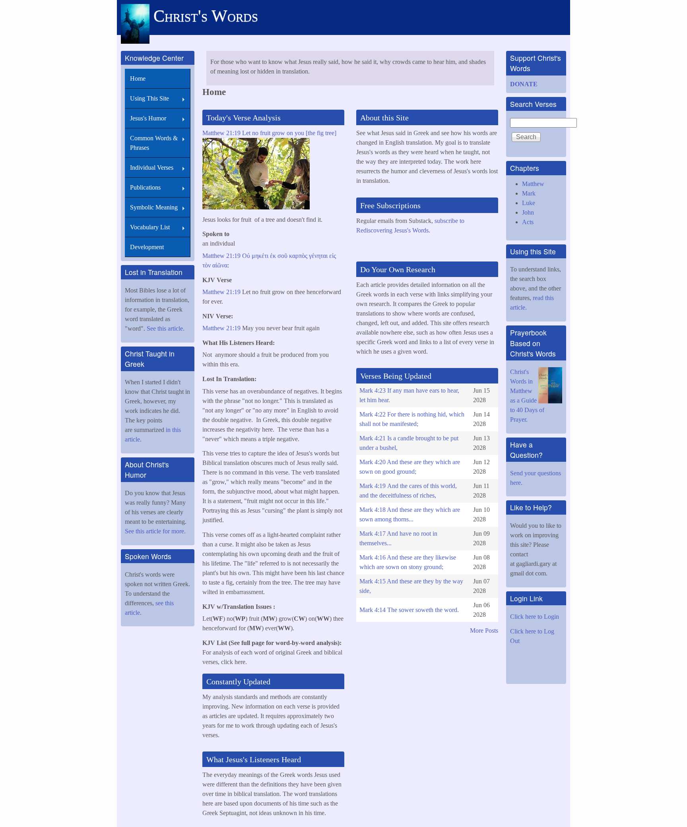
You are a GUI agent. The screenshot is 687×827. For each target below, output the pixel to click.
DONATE (524, 84)
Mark (529, 193)
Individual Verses (151, 167)
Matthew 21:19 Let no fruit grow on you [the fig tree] (269, 133)
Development (147, 247)
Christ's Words (205, 16)
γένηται (318, 255)
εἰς (332, 255)
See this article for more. (156, 531)
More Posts (484, 630)
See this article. (165, 328)
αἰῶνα (219, 265)
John (528, 212)
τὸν (206, 265)
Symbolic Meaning (154, 207)
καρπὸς (298, 255)
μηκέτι (260, 255)
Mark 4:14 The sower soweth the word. (409, 609)
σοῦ (282, 255)
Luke (528, 202)
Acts (528, 222)
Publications (145, 187)
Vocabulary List (150, 227)
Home (138, 78)
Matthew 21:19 (221, 255)
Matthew (533, 183)
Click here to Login (534, 616)
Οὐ (246, 255)
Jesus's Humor (148, 118)
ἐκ (273, 255)
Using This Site (149, 98)
